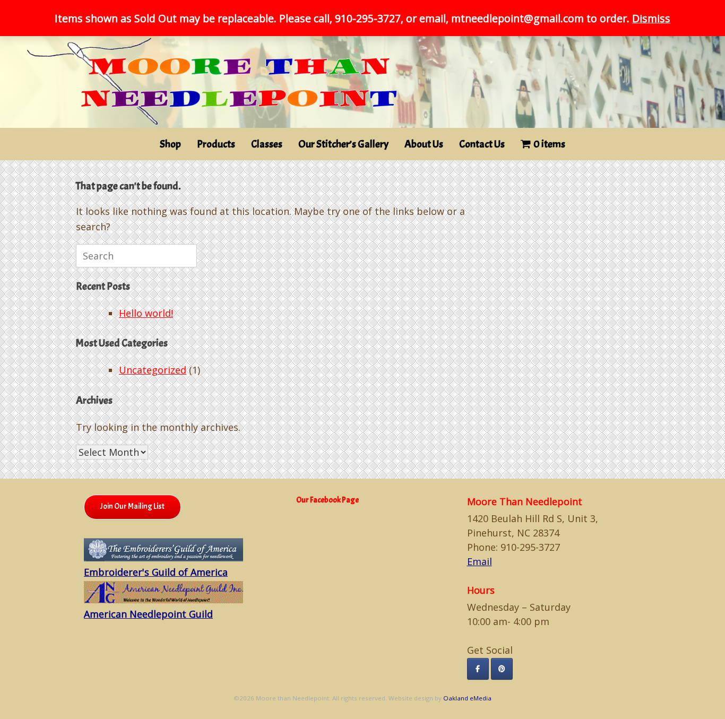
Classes (266, 144)
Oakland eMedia (467, 698)
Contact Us (482, 144)
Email (479, 561)
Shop (170, 144)
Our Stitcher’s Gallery (343, 144)
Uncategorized (152, 369)
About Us (423, 144)
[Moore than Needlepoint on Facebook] (478, 669)
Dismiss (651, 18)
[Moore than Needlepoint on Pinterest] (502, 669)
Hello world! (146, 313)
